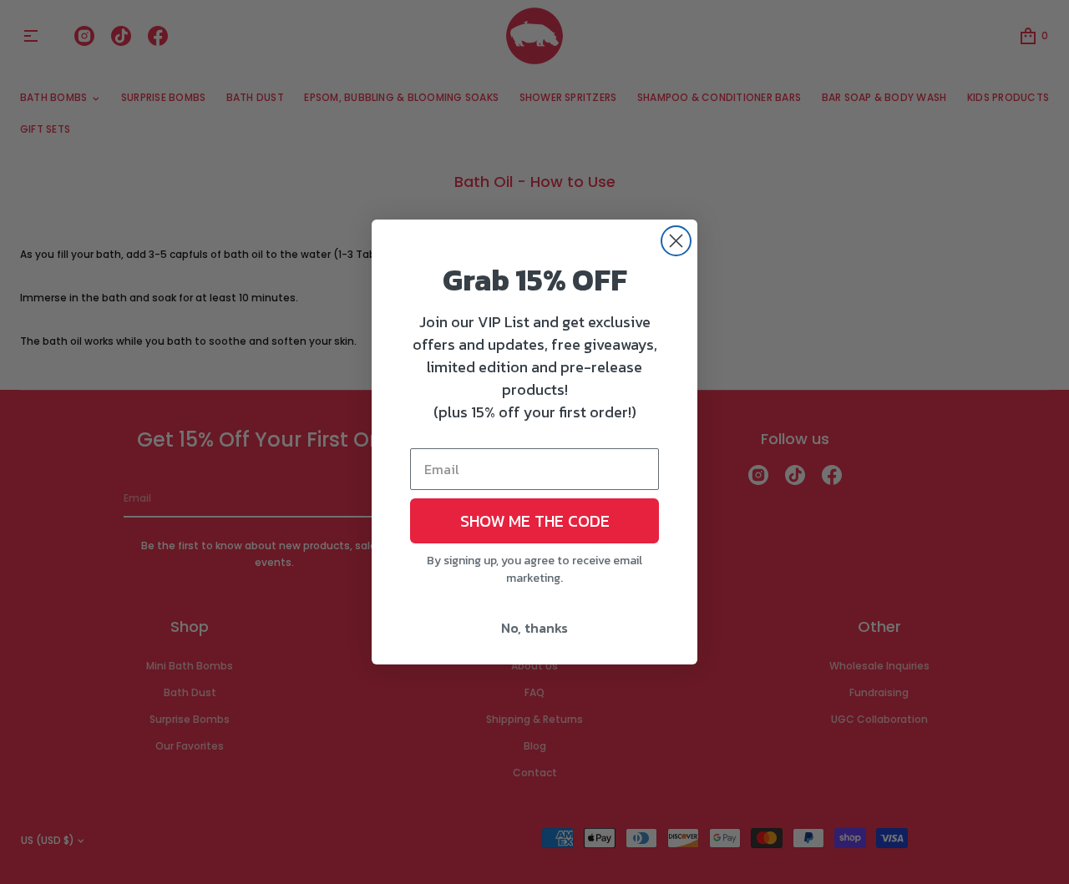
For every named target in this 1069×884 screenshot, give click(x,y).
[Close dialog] (676, 240)
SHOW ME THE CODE (535, 520)
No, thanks (534, 628)
